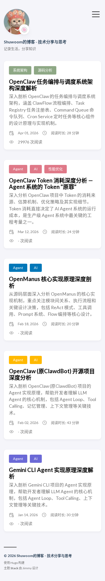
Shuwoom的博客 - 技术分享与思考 (35, 41)
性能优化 (55, 169)
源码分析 (45, 70)
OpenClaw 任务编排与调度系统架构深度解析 (51, 84)
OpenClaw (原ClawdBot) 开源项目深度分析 (52, 374)
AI (36, 169)
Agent (18, 169)
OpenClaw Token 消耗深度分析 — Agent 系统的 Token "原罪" (51, 183)
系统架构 (20, 70)
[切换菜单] (95, 14)
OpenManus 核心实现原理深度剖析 (50, 282)
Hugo (14, 563)
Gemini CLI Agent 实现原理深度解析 (51, 473)
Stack (14, 568)
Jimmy (27, 568)
